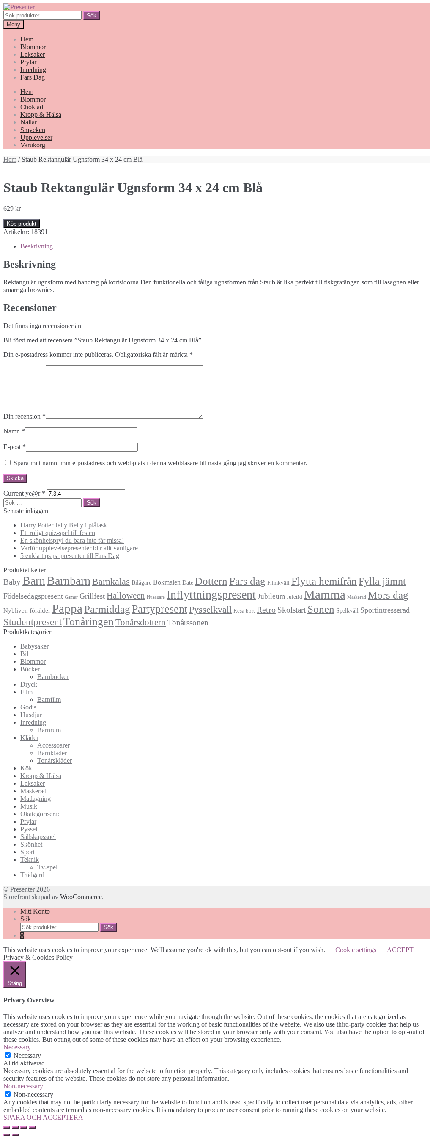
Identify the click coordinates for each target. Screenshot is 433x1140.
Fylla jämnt (382, 581)
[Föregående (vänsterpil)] (6, 1135)
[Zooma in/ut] (32, 1127)
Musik (28, 806)
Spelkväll (347, 610)
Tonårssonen (187, 622)
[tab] (225, 246)
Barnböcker (53, 676)
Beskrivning (36, 246)
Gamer (71, 597)
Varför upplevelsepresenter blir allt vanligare (79, 548)
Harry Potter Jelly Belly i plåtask (64, 525)
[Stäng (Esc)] (6, 1127)
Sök (91, 15)
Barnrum (49, 730)
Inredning (33, 69)
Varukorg (32, 145)
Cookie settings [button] (355, 949)
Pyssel (28, 829)
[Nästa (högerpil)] (15, 1135)
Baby (12, 581)
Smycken (32, 129)
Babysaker (34, 646)
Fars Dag (32, 77)
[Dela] (15, 1127)
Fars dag (247, 581)
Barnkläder (52, 752)
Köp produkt (21, 224)
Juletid (294, 597)
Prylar (28, 62)
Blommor (33, 46)
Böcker (30, 669)
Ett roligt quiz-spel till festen (57, 532)
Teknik (29, 859)
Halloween (126, 595)
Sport (27, 852)
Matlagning (35, 798)
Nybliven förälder (26, 610)
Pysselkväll (210, 610)
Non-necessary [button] (23, 1086)
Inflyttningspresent (211, 594)
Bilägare (141, 582)
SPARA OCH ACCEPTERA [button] (43, 1117)
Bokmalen (167, 582)
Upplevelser (36, 137)
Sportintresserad (385, 610)
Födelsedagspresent (33, 596)
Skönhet (31, 844)
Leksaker (32, 54)
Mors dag (388, 595)
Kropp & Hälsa (40, 114)
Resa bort (244, 611)
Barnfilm (49, 699)
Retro (266, 609)
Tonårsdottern (140, 622)
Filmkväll (278, 583)
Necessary (27, 1055)
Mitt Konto (35, 911)
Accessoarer (53, 745)
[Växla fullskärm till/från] (23, 1127)
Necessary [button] (17, 1047)
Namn (14, 431)
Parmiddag (107, 609)
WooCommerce (81, 896)
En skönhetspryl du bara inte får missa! (72, 540)
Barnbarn (68, 580)
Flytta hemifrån (324, 581)
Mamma (324, 594)
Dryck (28, 684)
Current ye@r (24, 493)
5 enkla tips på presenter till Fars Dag (69, 555)
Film (26, 692)
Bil (24, 653)
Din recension (24, 416)
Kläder (29, 737)
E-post (14, 446)
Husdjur (31, 714)
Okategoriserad (40, 813)
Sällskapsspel (38, 836)
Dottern (211, 581)
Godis (28, 707)
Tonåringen (88, 622)
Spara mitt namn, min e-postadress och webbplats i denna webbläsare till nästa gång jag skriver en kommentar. (160, 462)
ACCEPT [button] (400, 949)
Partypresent (159, 609)
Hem (26, 39)
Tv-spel (47, 867)
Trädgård (32, 874)
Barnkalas (111, 581)
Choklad (31, 106)
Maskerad (356, 597)
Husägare (156, 597)
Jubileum (271, 596)
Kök (26, 768)
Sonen (320, 609)
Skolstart (291, 609)
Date (187, 582)
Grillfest (92, 596)
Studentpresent (32, 622)
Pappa (67, 608)
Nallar (28, 122)
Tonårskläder (54, 760)
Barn (33, 580)
